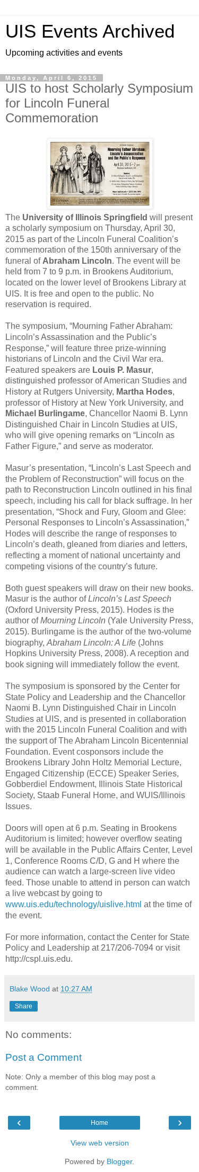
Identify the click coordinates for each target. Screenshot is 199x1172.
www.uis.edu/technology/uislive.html (73, 904)
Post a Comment (43, 1057)
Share (23, 1006)
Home (99, 1122)
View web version (100, 1143)
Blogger (119, 1161)
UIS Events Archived (90, 31)
